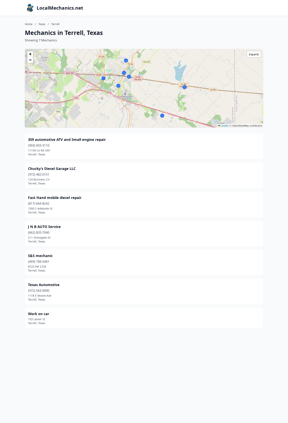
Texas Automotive (44, 284)
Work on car (38, 313)
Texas (41, 24)
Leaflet (224, 125)
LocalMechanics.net (60, 8)
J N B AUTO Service (44, 226)
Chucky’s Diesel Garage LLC (52, 168)
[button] (185, 87)
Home (29, 24)
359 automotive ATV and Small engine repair (67, 139)
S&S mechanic (40, 255)
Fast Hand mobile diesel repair (55, 197)
